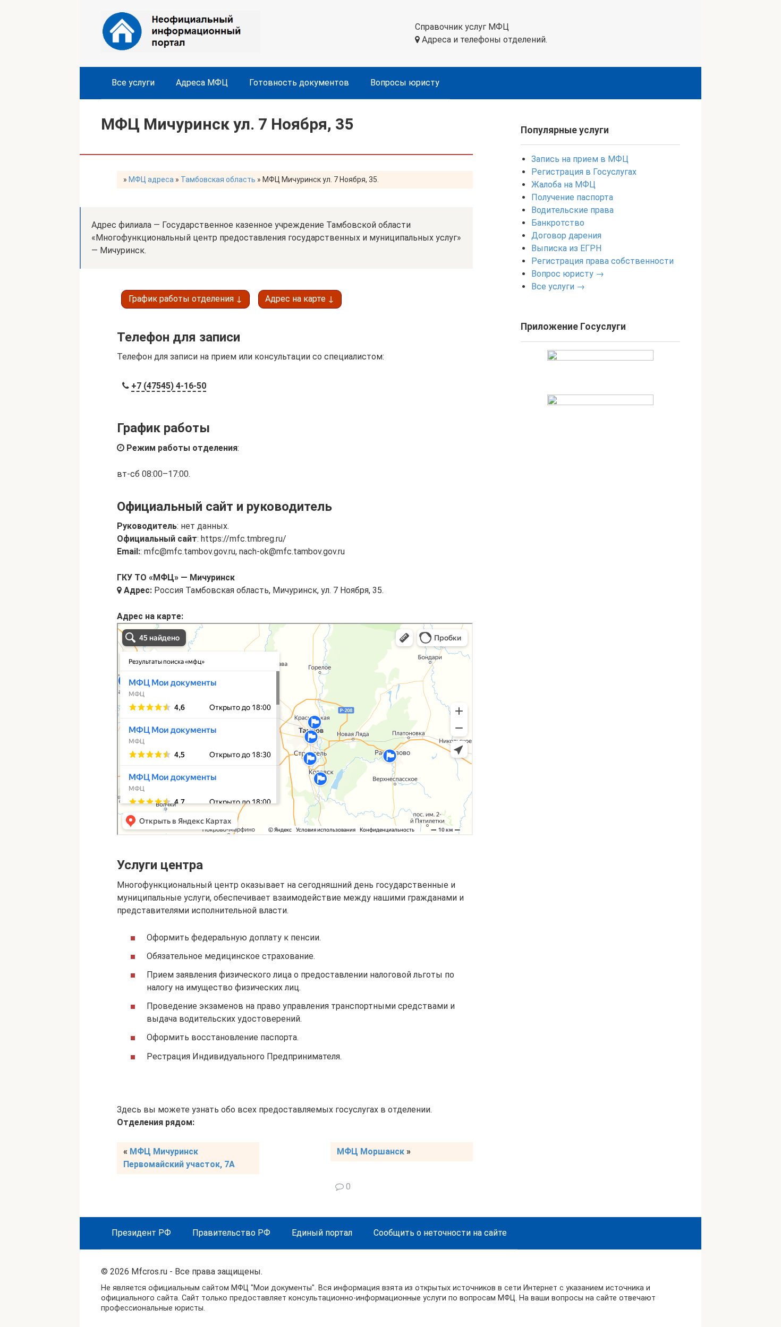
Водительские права (572, 210)
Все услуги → (558, 286)
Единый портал (322, 1233)
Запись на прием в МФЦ (580, 159)
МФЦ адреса (151, 179)
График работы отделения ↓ (185, 299)
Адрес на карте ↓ (299, 299)
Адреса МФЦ (202, 83)
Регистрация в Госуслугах (583, 172)
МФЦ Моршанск (370, 1151)
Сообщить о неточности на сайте (440, 1233)
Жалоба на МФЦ (563, 184)
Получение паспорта (572, 197)
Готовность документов (299, 83)
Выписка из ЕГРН (566, 248)
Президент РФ (141, 1233)
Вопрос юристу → (567, 274)
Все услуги (133, 83)
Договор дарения (566, 235)
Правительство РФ (231, 1233)
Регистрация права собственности (602, 261)
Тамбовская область (218, 179)
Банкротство (557, 223)
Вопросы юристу (404, 83)
